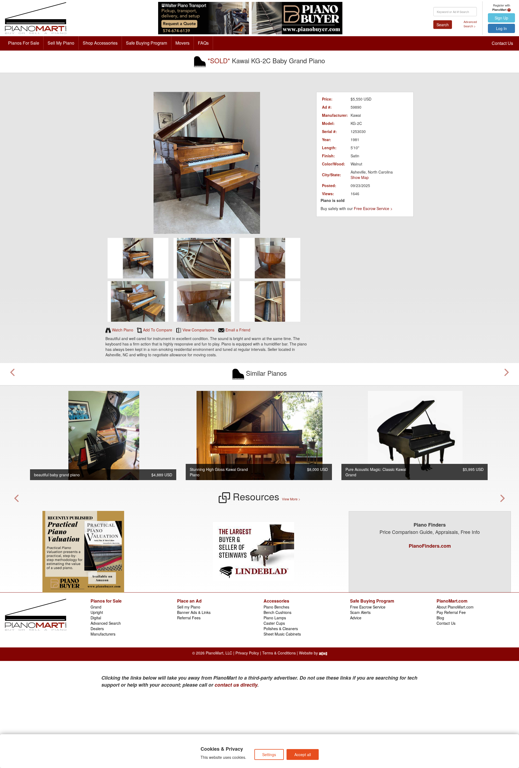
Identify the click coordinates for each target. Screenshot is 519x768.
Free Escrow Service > (373, 208)
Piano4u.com (259, 559)
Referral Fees (189, 617)
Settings (269, 754)
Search (443, 24)
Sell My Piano (61, 43)
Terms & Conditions (279, 653)
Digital (96, 617)
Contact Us (502, 43)
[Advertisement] (154, 729)
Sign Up (501, 18)
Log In (501, 28)
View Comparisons (197, 330)
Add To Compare (157, 330)
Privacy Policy (247, 653)
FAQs (203, 43)
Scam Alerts (360, 612)
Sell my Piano (188, 607)
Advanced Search (106, 623)
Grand (96, 607)
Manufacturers (103, 634)
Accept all (302, 754)
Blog (440, 617)
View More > (291, 499)
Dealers (97, 628)
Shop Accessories (100, 43)
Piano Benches (276, 607)
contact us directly (236, 684)
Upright (97, 612)
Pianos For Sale (23, 43)
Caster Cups (274, 623)
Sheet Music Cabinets (282, 634)
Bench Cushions (277, 612)
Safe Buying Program (146, 43)
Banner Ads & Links (194, 612)
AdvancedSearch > (470, 24)
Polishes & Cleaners (281, 628)
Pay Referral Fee (451, 612)
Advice (355, 617)
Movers (182, 43)
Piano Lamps (275, 617)
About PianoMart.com (455, 607)
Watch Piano (122, 330)
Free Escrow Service (367, 607)
